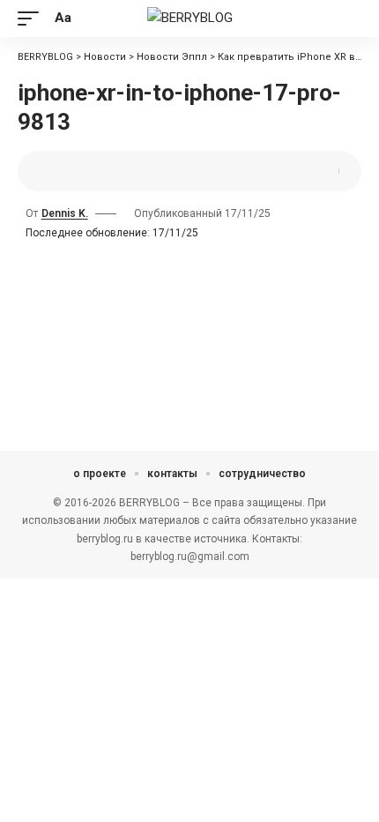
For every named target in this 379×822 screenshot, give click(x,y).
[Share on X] (57, 171)
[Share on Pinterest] (84, 171)
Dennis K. (64, 213)
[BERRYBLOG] (190, 18)
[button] (33, 18)
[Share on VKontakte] (112, 171)
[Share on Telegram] (139, 171)
